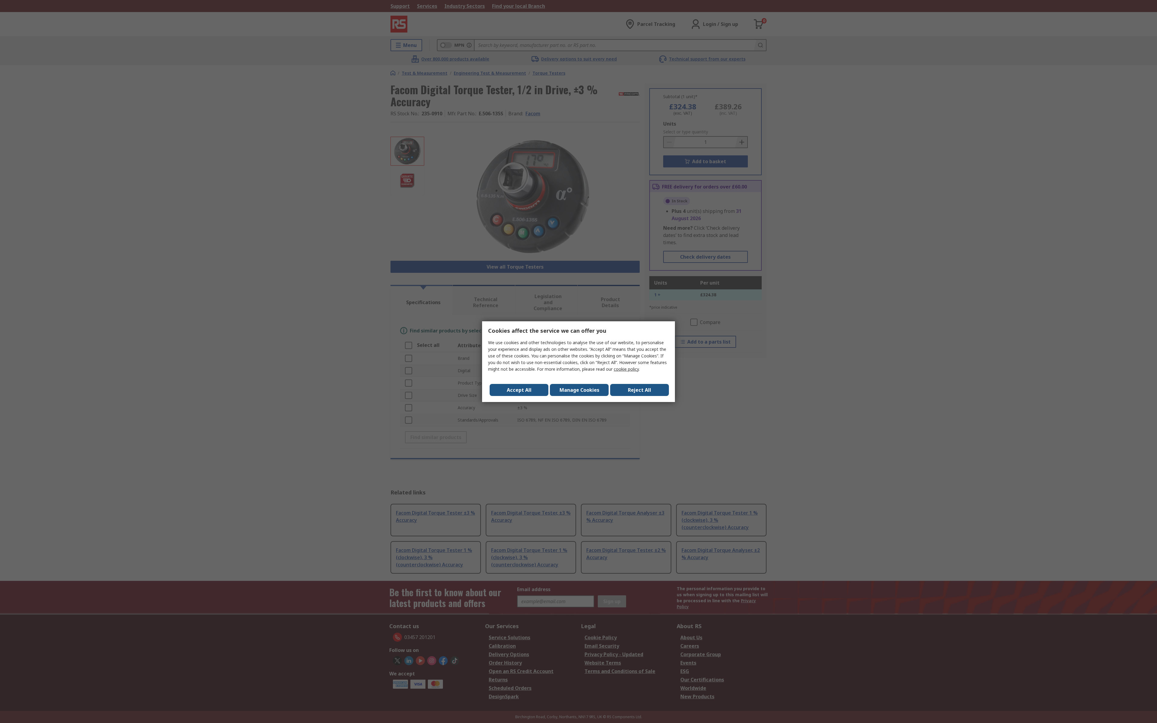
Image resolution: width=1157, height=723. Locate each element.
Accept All (519, 390)
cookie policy (626, 369)
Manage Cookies (579, 390)
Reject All (639, 390)
